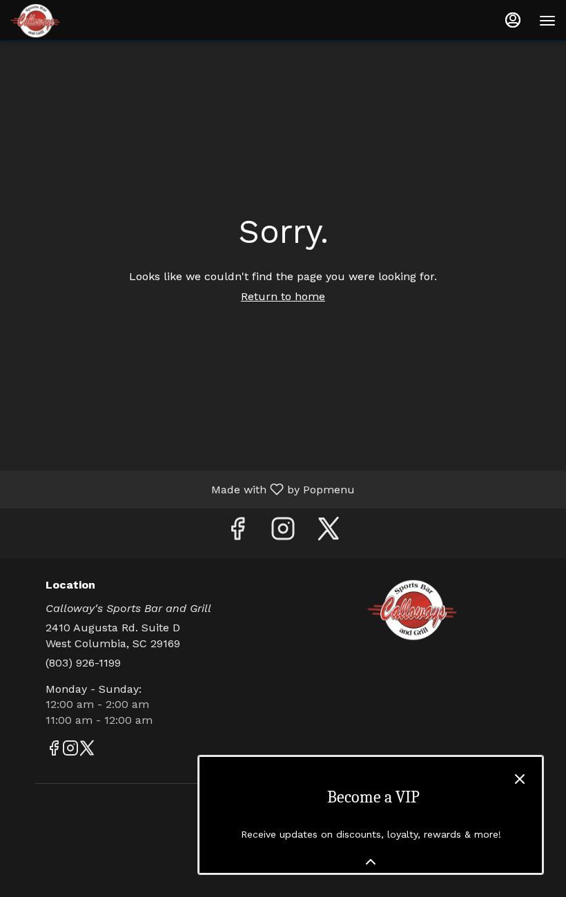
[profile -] (513, 20)
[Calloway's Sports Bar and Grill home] (72, 20)
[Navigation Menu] (547, 20)
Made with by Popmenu (182, 489)
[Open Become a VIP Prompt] (370, 862)
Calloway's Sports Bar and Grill (412, 610)
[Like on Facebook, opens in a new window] (237, 533)
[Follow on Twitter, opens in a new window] (328, 533)
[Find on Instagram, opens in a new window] (283, 533)
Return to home (283, 296)
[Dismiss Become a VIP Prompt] (519, 779)
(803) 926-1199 (83, 662)
